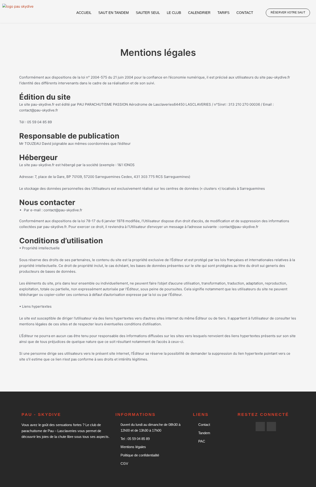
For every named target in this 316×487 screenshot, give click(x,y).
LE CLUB (174, 13)
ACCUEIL (83, 13)
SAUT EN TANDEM (113, 13)
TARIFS (223, 13)
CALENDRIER (199, 13)
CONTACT (244, 13)
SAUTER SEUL (148, 13)
